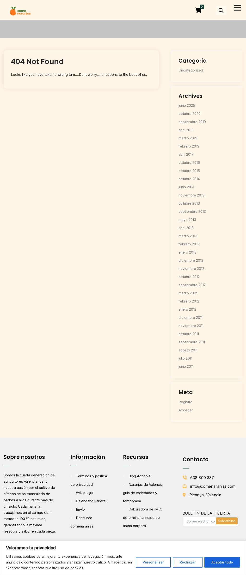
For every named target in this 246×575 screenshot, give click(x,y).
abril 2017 (186, 154)
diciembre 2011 (190, 317)
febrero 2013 (188, 244)
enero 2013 (187, 252)
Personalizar (153, 562)
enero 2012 (187, 309)
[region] (123, 558)
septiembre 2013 (192, 211)
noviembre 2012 (191, 268)
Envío (80, 509)
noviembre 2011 (190, 325)
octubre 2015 (189, 170)
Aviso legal (84, 492)
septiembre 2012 (192, 285)
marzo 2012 (187, 293)
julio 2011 (185, 358)
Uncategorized (190, 70)
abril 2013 (186, 227)
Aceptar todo (222, 562)
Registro (185, 402)
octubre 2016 (189, 162)
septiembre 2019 (192, 121)
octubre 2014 (189, 179)
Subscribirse (226, 521)
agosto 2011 (187, 350)
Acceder (185, 410)
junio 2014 (186, 187)
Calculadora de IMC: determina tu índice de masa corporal (142, 517)
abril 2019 (186, 130)
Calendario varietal (91, 501)
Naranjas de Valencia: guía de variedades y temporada (143, 492)
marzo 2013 (187, 236)
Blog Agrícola (139, 476)
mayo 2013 (187, 219)
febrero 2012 (188, 301)
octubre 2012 (189, 276)
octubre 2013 (189, 203)
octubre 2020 (189, 113)
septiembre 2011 (191, 342)
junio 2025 (186, 105)
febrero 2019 (188, 146)
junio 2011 (185, 366)
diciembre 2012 (190, 260)
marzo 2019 (187, 138)
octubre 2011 (188, 334)
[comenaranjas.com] (20, 10)
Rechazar (188, 562)
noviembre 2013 (191, 195)
